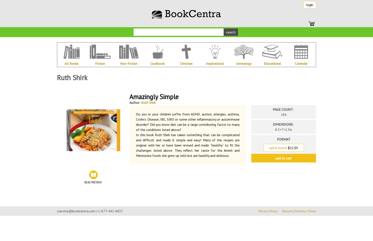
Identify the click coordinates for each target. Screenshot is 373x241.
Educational (272, 63)
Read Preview (93, 182)
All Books (72, 63)
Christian (186, 63)
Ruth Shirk (148, 102)
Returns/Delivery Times (299, 211)
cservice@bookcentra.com (76, 211)
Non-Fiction (129, 63)
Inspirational (215, 63)
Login (309, 5)
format (283, 139)
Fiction (100, 63)
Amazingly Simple (154, 96)
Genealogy (243, 63)
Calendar (301, 63)
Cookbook (157, 63)
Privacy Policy (268, 211)
